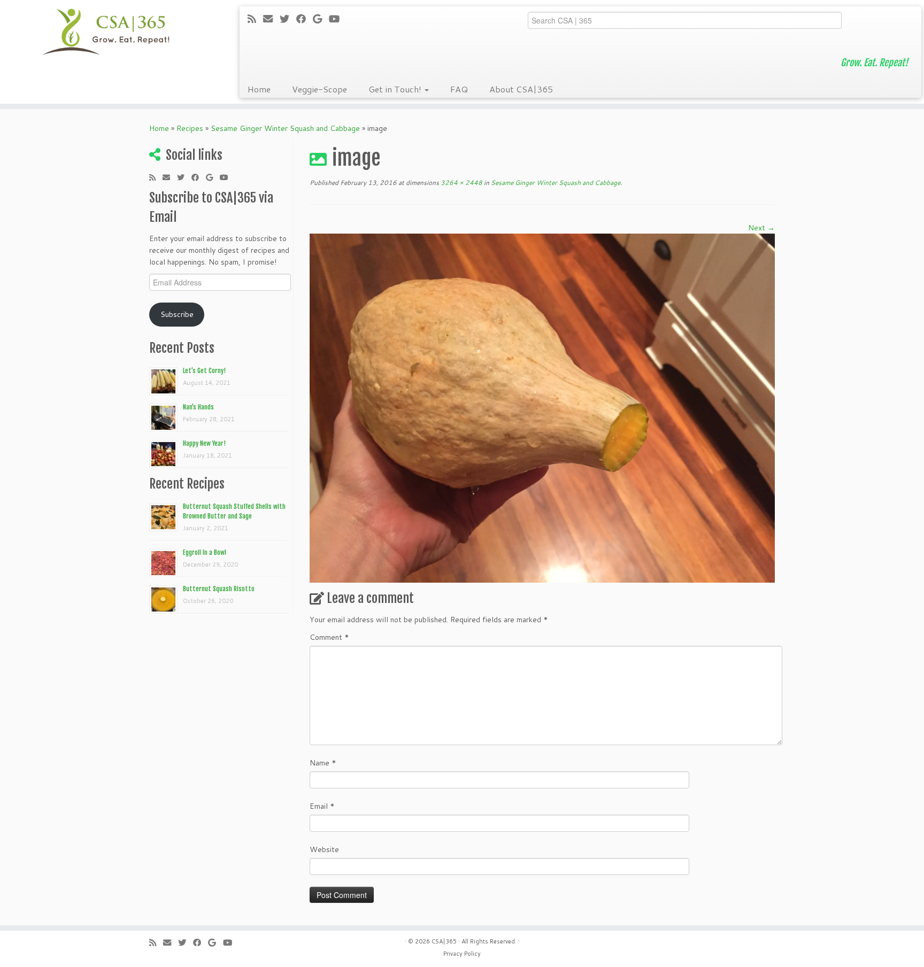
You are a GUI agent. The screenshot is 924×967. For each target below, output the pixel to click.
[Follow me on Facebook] (304, 19)
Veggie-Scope (319, 89)
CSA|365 (444, 941)
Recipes (189, 128)
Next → (761, 227)
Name (323, 762)
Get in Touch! (396, 89)
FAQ (459, 89)
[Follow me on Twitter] (288, 19)
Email (322, 806)
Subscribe (177, 314)
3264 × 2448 (460, 182)
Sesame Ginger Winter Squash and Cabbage (285, 128)
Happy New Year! (204, 443)
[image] (542, 407)
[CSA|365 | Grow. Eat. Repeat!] (106, 32)
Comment (329, 637)
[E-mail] (271, 19)
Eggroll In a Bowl (204, 552)
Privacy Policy (462, 953)
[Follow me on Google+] (321, 19)
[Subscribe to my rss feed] (255, 19)
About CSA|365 (521, 89)
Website (324, 849)
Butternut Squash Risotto (219, 589)
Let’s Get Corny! (204, 371)
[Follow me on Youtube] (337, 19)
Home (259, 89)
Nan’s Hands (198, 407)
